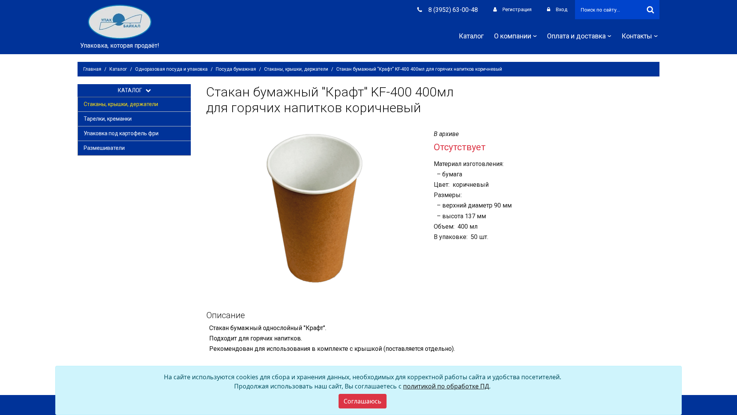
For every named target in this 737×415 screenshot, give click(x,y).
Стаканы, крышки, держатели (296, 69)
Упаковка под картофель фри (121, 133)
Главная (92, 69)
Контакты (636, 36)
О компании (512, 36)
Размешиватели (104, 148)
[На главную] (120, 21)
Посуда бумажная (236, 69)
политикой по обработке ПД (446, 386)
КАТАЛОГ (131, 90)
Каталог (471, 36)
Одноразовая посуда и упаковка (171, 69)
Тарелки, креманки (108, 119)
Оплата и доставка (576, 36)
